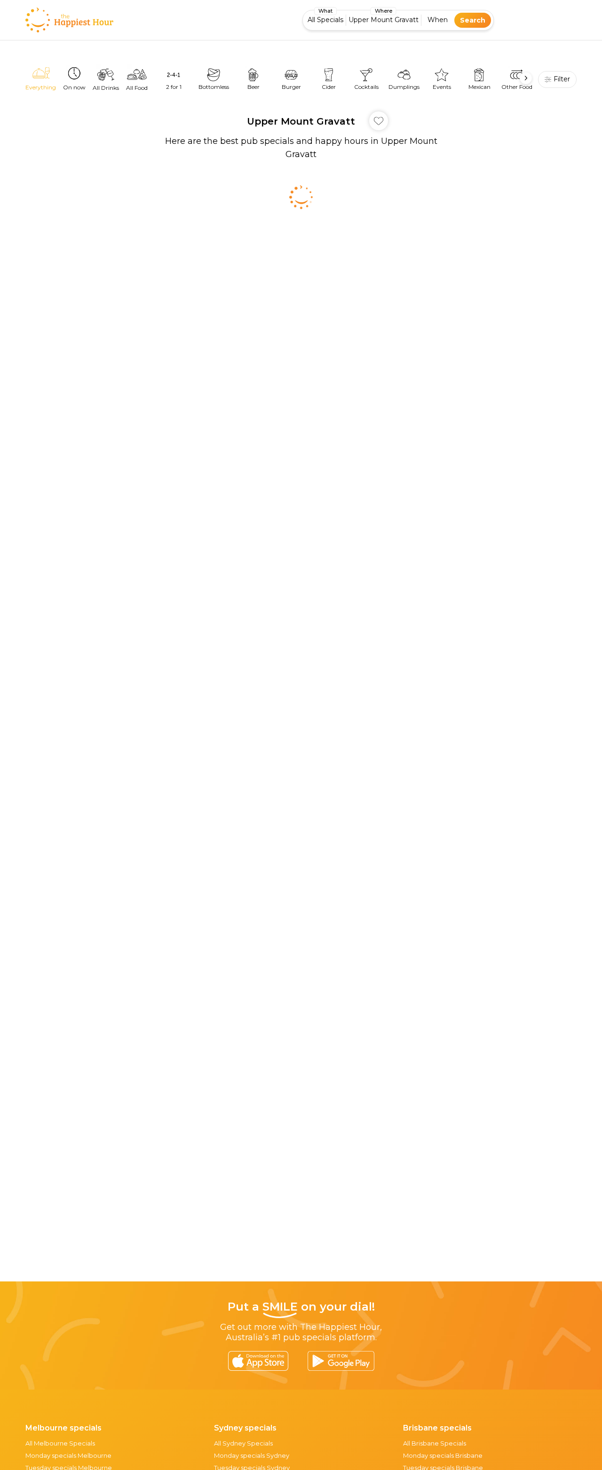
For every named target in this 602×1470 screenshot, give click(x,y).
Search (472, 20)
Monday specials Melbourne (68, 1455)
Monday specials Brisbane (443, 1455)
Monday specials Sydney (251, 1455)
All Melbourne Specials (60, 1443)
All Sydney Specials (243, 1443)
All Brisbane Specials (434, 1443)
